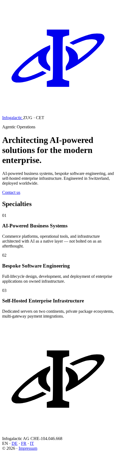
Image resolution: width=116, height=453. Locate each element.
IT (32, 443)
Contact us (11, 192)
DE (15, 443)
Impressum (28, 448)
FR (23, 443)
